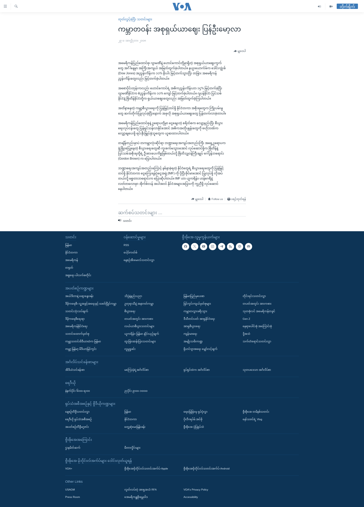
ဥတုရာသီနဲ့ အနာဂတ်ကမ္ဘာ (139, 303)
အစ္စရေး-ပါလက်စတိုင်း (78, 275)
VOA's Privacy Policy (196, 489)
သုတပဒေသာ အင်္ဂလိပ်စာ (257, 369)
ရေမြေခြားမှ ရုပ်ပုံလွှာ (195, 411)
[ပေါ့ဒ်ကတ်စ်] (239, 246)
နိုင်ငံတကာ (71, 252)
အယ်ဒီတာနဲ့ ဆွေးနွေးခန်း (79, 296)
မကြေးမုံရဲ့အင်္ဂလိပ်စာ (136, 369)
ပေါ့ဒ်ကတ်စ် (130, 252)
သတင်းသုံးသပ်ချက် (76, 311)
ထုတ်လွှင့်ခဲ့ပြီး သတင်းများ (135, 19)
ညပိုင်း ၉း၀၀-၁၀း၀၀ (135, 390)
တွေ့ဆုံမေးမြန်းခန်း (134, 426)
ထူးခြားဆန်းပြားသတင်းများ (140, 341)
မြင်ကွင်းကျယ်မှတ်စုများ (197, 303)
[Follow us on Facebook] (185, 246)
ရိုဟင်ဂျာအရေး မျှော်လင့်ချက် (200, 348)
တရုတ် (69, 267)
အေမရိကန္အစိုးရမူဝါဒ (136, 496)
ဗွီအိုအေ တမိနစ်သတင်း (256, 411)
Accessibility (191, 496)
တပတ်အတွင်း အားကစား (138, 318)
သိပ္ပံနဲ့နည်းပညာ (133, 296)
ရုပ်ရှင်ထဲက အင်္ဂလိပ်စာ (197, 369)
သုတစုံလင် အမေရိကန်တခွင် (259, 311)
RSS (126, 244)
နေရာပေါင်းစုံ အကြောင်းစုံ (257, 326)
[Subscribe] (248, 246)
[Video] (331, 6)
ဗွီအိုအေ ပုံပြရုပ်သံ (194, 426)
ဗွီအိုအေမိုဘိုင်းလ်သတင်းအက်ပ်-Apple (146, 468)
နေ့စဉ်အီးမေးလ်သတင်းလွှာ (139, 260)
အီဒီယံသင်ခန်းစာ (75, 369)
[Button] (240, 51)
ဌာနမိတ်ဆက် (72, 447)
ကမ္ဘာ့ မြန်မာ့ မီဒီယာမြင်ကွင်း (80, 348)
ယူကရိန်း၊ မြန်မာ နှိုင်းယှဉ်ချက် (141, 333)
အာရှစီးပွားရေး (192, 326)
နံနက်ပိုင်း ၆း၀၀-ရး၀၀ (77, 390)
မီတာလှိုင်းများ (132, 447)
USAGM (70, 489)
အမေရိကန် (71, 260)
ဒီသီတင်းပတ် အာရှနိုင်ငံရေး (199, 318)
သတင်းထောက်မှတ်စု (77, 333)
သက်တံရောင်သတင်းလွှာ (257, 341)
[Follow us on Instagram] (212, 246)
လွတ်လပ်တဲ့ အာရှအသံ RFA (140, 489)
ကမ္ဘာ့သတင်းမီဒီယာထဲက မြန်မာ (83, 341)
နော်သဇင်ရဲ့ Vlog (252, 419)
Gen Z (246, 318)
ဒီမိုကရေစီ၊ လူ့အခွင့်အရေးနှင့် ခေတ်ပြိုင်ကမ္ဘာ (90, 303)
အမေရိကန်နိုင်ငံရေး (76, 326)
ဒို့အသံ (246, 333)
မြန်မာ (68, 244)
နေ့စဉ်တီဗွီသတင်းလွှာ (77, 411)
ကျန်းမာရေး (190, 333)
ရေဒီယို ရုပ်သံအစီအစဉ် (78, 419)
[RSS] (230, 246)
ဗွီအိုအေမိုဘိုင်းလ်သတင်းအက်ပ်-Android (207, 468)
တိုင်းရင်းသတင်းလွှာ (254, 296)
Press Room (72, 496)
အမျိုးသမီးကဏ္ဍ (193, 341)
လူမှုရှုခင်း (130, 348)
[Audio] (319, 6)
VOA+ (68, 468)
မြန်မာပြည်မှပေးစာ (194, 296)
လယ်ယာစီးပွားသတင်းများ (139, 326)
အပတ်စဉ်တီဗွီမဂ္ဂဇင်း (77, 426)
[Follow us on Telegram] (221, 246)
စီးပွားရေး (129, 311)
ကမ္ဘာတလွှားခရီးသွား (195, 311)
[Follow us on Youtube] (203, 246)
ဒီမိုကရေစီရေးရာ (75, 318)
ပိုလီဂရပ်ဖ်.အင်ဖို (193, 419)
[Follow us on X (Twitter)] (194, 246)
